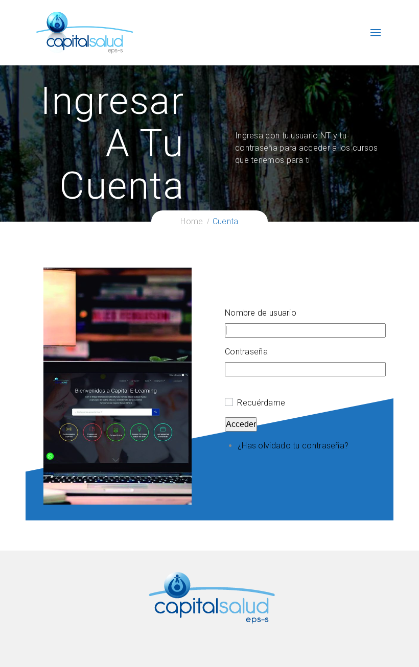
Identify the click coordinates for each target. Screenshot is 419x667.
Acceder (241, 424)
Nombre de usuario (260, 313)
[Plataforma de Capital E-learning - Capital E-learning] (84, 32)
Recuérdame (261, 403)
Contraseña (246, 351)
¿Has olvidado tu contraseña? (293, 445)
